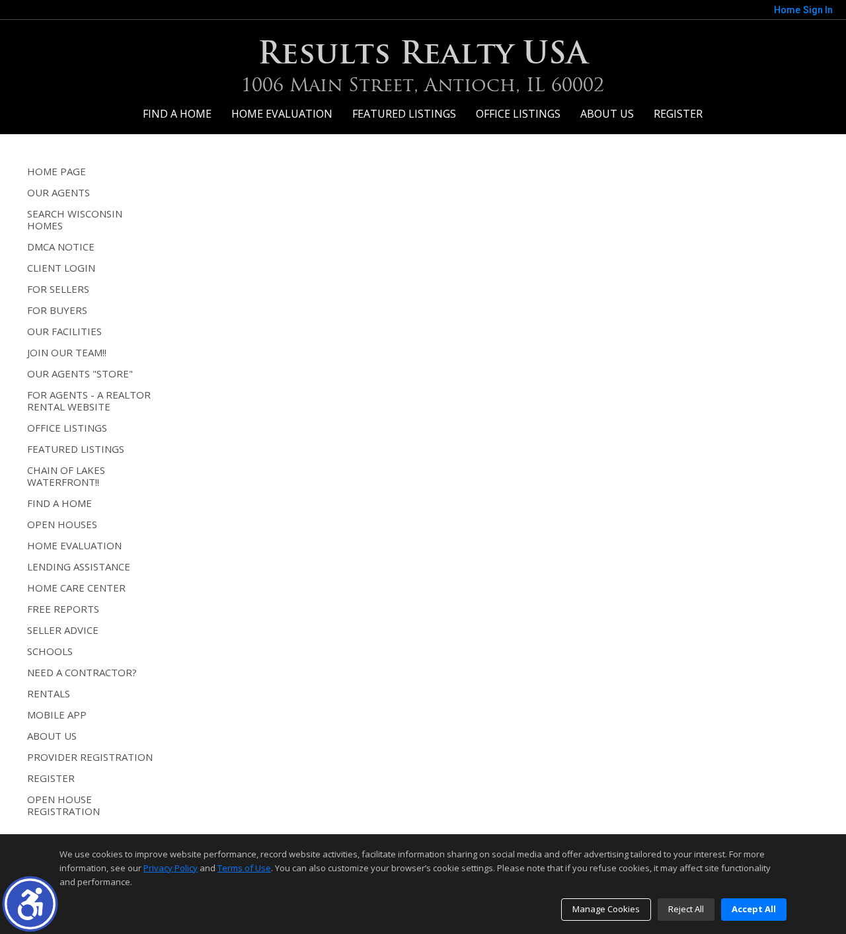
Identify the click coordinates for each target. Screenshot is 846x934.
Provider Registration (90, 756)
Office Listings (518, 113)
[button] (30, 903)
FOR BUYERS (57, 310)
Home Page (56, 171)
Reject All (686, 909)
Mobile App (57, 714)
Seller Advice (62, 630)
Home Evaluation (281, 113)
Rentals (48, 693)
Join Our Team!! (66, 352)
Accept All (754, 909)
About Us (607, 113)
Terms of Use (244, 868)
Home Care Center (76, 587)
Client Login (61, 267)
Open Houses (62, 524)
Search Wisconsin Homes (74, 219)
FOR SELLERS (58, 288)
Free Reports (63, 608)
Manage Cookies (606, 909)
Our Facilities (64, 331)
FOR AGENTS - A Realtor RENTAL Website (89, 400)
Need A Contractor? (82, 672)
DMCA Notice (61, 246)
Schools (50, 651)
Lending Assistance (78, 566)
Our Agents (58, 192)
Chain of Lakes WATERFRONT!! (66, 475)
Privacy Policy (170, 868)
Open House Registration (63, 805)
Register (678, 113)
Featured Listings (404, 113)
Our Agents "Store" (80, 373)
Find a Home (177, 113)
